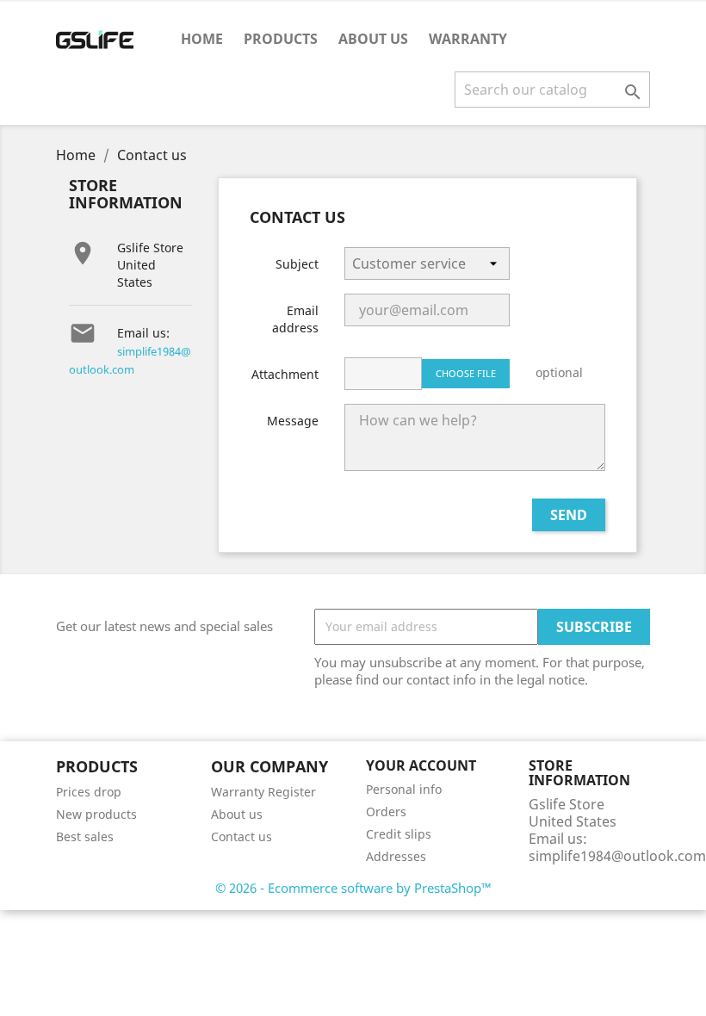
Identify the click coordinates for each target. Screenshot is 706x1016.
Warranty (468, 38)
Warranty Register (263, 792)
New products (96, 814)
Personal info (404, 789)
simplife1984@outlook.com (617, 855)
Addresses (396, 856)
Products (281, 38)
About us (373, 38)
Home (202, 38)
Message (293, 420)
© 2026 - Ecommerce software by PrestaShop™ (353, 887)
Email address (295, 319)
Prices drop (88, 792)
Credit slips (398, 834)
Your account (421, 765)
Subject (297, 264)
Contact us (241, 836)
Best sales (85, 836)
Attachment (285, 374)
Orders (386, 811)
